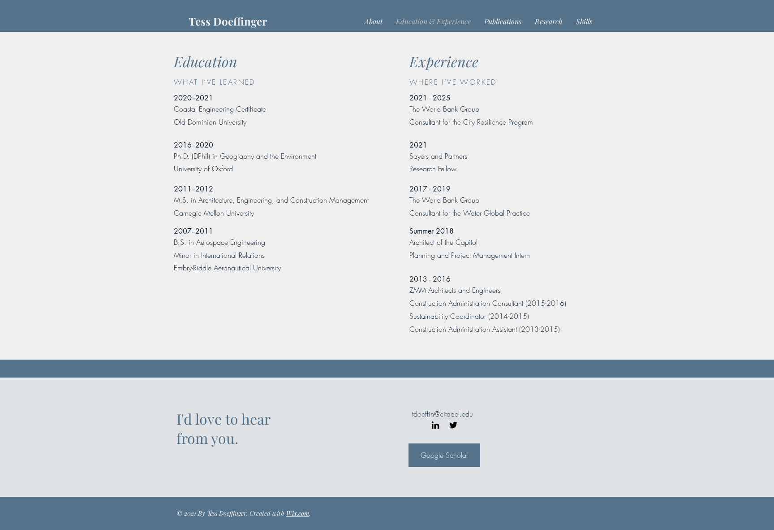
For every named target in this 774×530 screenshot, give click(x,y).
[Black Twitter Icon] (453, 425)
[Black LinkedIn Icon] (435, 425)
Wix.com (297, 513)
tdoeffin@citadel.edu (442, 414)
